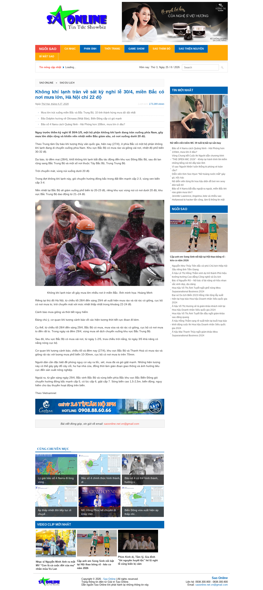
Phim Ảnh (90, 48)
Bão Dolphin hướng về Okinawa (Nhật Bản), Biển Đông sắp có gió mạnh (81, 118)
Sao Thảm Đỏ (161, 48)
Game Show (136, 48)
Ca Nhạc (70, 48)
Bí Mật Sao (46, 56)
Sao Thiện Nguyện (191, 48)
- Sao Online (109, 578)
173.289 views (156, 104)
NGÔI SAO (47, 49)
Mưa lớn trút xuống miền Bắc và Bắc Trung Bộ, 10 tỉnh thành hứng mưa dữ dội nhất (88, 112)
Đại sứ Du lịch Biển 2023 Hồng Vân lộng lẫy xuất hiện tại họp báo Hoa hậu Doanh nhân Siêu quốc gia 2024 (199, 299)
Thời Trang (112, 48)
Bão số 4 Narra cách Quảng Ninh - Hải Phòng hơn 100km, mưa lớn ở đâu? (83, 124)
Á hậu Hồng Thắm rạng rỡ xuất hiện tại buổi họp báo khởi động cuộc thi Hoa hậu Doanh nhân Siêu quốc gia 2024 (199, 325)
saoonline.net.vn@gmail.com (121, 423)
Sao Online (220, 578)
